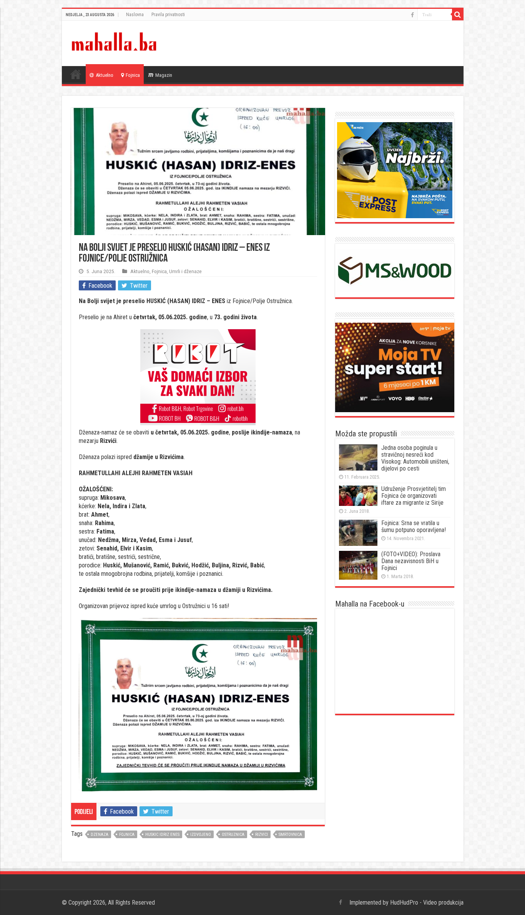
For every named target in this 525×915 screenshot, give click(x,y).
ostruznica (233, 834)
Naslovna (135, 14)
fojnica (127, 834)
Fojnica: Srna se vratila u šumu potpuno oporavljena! (413, 526)
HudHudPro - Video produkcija (427, 902)
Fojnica (133, 75)
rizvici (261, 834)
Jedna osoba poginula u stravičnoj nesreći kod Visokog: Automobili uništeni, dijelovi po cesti (415, 458)
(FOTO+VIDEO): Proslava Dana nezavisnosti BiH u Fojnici (410, 561)
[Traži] (458, 14)
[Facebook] (412, 15)
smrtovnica (290, 834)
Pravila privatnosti (168, 14)
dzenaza (99, 834)
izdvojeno (200, 834)
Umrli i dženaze (185, 271)
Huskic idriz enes (162, 834)
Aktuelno (104, 75)
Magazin (163, 75)
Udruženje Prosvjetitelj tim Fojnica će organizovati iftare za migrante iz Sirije (413, 495)
